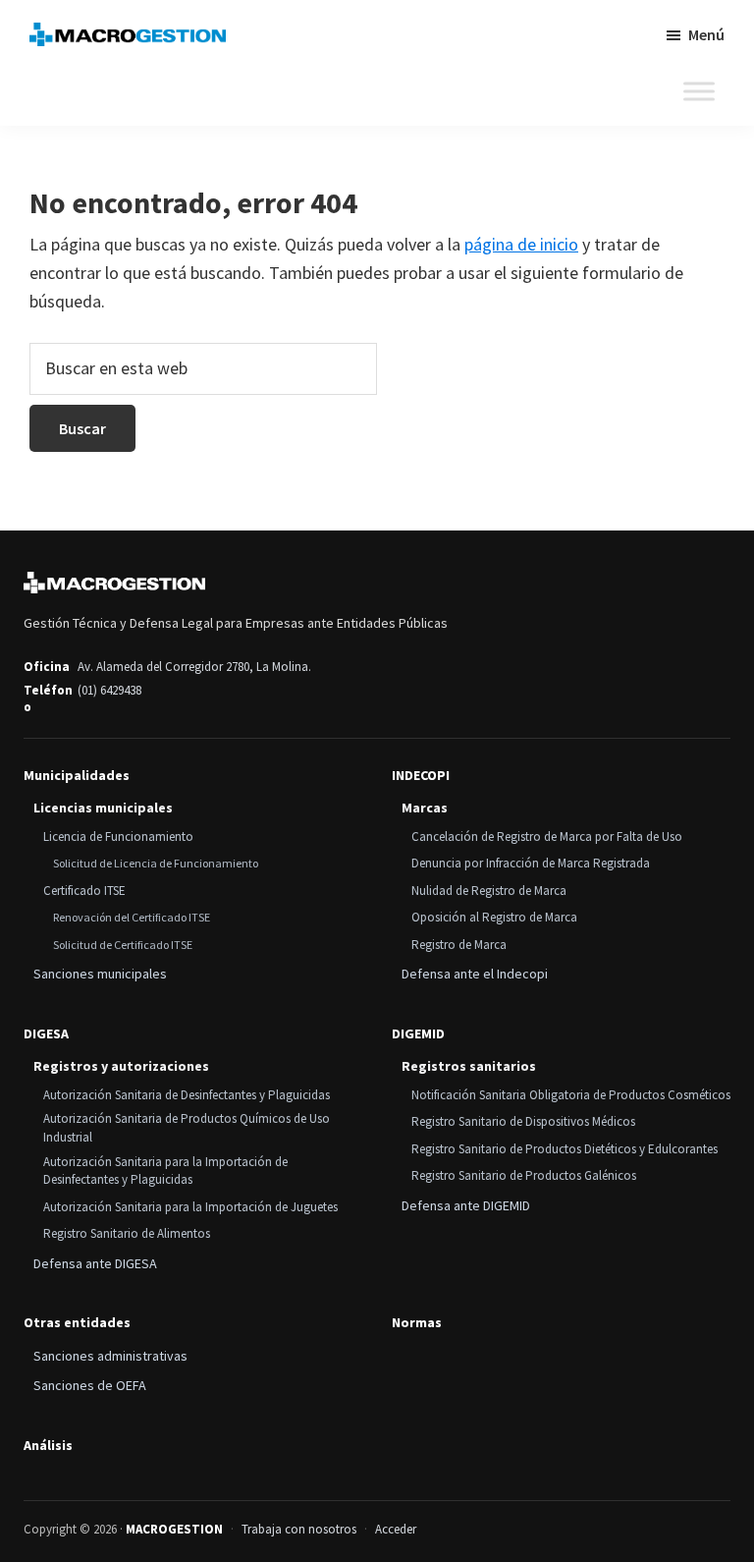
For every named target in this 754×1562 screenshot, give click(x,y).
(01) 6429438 (109, 690)
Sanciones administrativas (110, 1356)
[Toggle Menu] (699, 91)
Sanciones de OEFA (89, 1385)
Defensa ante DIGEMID (466, 1205)
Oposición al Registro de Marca (494, 917)
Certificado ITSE (84, 890)
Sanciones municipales (100, 973)
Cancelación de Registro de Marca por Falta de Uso (546, 836)
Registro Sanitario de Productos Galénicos (523, 1175)
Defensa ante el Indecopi (475, 973)
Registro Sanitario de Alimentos (126, 1233)
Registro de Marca (459, 944)
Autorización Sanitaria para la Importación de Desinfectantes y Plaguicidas (165, 1171)
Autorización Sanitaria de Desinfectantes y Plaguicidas (186, 1095)
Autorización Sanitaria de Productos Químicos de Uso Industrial (186, 1127)
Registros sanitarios (469, 1066)
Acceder (395, 1529)
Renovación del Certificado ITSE (131, 917)
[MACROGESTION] (114, 582)
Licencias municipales (103, 807)
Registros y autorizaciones (121, 1066)
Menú (706, 34)
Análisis (48, 1445)
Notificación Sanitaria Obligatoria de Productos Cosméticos (570, 1095)
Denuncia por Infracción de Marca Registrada (530, 863)
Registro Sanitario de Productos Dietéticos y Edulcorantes (564, 1149)
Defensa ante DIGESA (95, 1263)
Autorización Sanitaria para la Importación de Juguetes (190, 1207)
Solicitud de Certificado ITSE (122, 944)
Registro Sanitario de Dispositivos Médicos (523, 1121)
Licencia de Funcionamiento (118, 836)
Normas (417, 1322)
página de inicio (521, 244)
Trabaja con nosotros (299, 1529)
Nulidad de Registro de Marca (488, 890)
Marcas (425, 807)
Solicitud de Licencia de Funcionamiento (155, 863)
